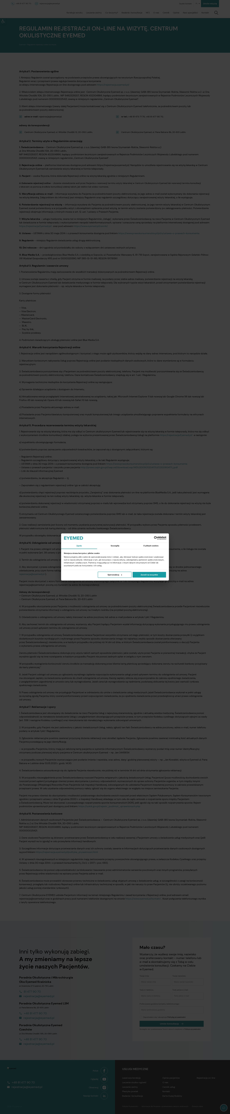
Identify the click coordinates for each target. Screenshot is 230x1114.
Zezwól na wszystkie (149, 575)
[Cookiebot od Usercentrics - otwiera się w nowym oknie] (155, 538)
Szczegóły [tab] (115, 546)
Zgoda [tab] (79, 546)
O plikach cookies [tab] (150, 546)
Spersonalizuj (113, 575)
